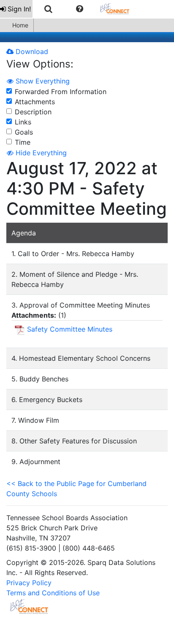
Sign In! (19, 9)
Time (22, 142)
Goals (24, 132)
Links (23, 122)
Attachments (35, 101)
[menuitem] (16, 9)
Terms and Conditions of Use (53, 593)
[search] (48, 9)
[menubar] (69, 9)
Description (33, 112)
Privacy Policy (29, 582)
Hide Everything (40, 153)
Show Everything (42, 81)
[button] (79, 9)
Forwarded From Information (60, 91)
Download (31, 51)
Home (20, 25)
